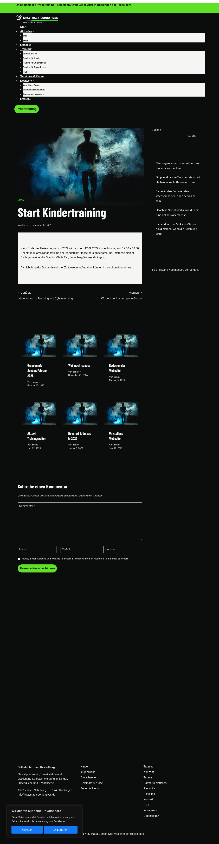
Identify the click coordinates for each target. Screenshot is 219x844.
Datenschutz (151, 815)
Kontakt (25, 98)
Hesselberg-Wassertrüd (83, 257)
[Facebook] (17, 11)
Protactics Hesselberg (33, 90)
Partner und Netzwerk (33, 94)
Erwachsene (88, 777)
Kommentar (27, 505)
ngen (101, 257)
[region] (44, 821)
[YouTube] (26, 11)
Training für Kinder (32, 58)
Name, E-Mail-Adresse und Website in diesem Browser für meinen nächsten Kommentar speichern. (75, 558)
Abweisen (27, 829)
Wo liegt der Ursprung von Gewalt (121, 296)
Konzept (25, 44)
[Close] (78, 808)
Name (23, 549)
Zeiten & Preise (30, 54)
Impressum (150, 810)
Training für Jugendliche (34, 63)
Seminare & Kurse (32, 76)
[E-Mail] (19, 11)
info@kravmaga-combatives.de (36, 794)
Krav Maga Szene (31, 85)
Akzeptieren (60, 829)
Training (148, 766)
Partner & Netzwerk (155, 783)
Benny (25, 225)
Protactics (150, 788)
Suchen (156, 129)
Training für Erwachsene (34, 67)
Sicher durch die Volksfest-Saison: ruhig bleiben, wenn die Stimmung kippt (176, 229)
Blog (25, 36)
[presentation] (39, 346)
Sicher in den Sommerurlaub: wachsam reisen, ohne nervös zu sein (176, 196)
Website (110, 549)
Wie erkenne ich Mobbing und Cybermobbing (45, 296)
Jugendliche (88, 772)
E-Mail (67, 549)
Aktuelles (149, 793)
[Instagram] (22, 11)
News (25, 40)
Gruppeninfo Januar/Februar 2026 (37, 370)
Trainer (26, 72)
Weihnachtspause (79, 365)
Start (23, 26)
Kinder (85, 766)
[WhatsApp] (24, 11)
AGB (146, 804)
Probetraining (27, 109)
